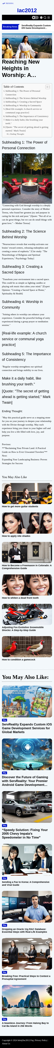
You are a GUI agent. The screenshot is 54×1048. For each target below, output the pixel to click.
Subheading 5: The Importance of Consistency (27, 116)
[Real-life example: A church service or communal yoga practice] (24, 111)
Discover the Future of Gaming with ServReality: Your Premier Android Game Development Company (25, 782)
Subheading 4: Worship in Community (23, 105)
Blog (4, 720)
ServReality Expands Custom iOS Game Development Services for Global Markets (36, 28)
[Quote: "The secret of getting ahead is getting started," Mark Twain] (27, 129)
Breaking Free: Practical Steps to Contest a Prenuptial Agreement (26, 977)
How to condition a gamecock (18, 659)
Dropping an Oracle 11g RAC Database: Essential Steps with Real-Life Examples (24, 930)
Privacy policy (41, 1040)
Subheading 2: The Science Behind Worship (26, 98)
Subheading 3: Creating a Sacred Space (24, 102)
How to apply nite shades (16, 536)
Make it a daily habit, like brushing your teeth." (24, 122)
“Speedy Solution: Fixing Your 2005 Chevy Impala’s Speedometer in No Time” (25, 833)
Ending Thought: (17, 134)
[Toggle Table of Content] (46, 87)
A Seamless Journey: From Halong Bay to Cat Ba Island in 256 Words (25, 1024)
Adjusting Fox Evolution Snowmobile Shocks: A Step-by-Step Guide (23, 629)
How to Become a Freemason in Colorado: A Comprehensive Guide (27, 567)
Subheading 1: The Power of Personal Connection (23, 93)
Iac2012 (27, 10)
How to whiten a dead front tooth (20, 598)
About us (6, 1043)
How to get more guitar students (20, 506)
